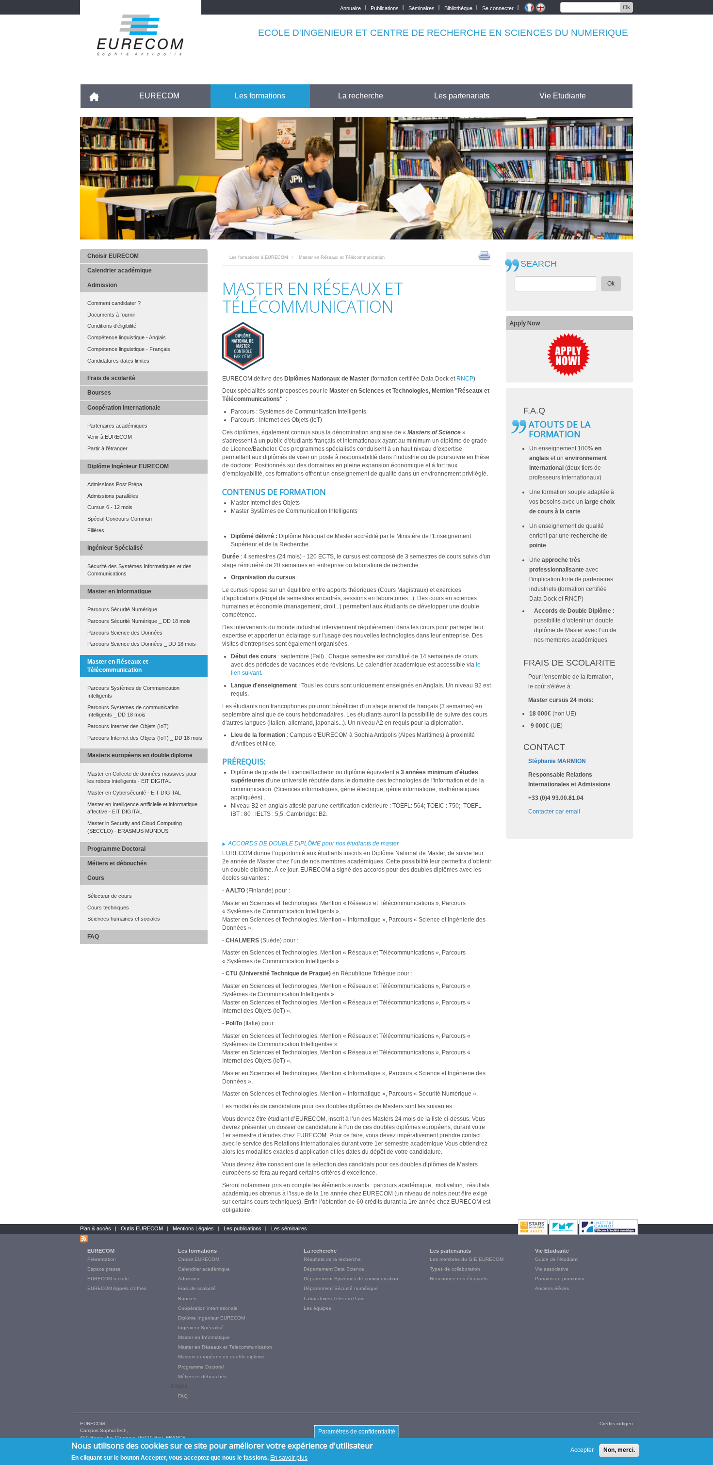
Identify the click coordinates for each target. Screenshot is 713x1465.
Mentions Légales (193, 1228)
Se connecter (498, 7)
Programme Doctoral (116, 848)
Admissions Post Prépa (114, 484)
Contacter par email (554, 811)
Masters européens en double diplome (140, 755)
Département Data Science (334, 1269)
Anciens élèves (552, 1288)
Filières (95, 530)
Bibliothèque (458, 7)
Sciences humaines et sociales (123, 919)
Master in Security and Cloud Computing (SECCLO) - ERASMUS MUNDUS (134, 827)
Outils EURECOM (142, 1228)
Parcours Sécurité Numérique (122, 609)
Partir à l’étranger (107, 448)
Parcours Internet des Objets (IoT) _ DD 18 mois (144, 738)
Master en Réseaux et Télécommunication (117, 665)
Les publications (242, 1228)
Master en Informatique (119, 591)
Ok (626, 7)
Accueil (98, 96)
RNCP (464, 378)
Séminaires (421, 7)
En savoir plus (289, 1457)
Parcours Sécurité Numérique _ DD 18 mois (139, 621)
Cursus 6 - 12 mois (109, 507)
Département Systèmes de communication (351, 1278)
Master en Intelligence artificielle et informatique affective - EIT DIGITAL (142, 808)
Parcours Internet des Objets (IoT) (128, 726)
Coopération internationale (124, 407)
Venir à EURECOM (109, 437)
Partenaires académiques (117, 426)
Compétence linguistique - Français (128, 349)
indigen (624, 1423)
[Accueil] (140, 49)
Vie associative (551, 1269)
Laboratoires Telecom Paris (334, 1298)
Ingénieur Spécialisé (115, 547)
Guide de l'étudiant (556, 1259)
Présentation (101, 1259)
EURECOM (159, 96)
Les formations (260, 96)
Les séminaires (289, 1228)
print (484, 255)
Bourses (99, 392)
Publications (385, 7)
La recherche (360, 96)
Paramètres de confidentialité (356, 1431)
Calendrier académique (119, 270)
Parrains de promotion (559, 1278)
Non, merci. (619, 1450)
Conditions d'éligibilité (111, 326)
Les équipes (317, 1308)
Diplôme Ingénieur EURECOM (128, 466)
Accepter (582, 1450)
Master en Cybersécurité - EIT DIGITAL (134, 793)
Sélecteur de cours (109, 896)
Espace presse (104, 1269)
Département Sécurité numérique (341, 1288)
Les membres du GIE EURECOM (466, 1259)
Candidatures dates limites (118, 361)
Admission (102, 285)
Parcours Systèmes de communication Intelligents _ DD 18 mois (132, 711)
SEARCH (538, 264)
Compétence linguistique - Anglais (126, 337)
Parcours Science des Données (124, 633)
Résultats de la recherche (332, 1259)
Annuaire (350, 7)
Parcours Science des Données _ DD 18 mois (141, 644)
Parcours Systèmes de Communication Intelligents (133, 692)
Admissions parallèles (112, 496)
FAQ (93, 936)
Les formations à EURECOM (258, 257)
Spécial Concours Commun (119, 519)
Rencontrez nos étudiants (458, 1278)
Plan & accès (95, 1228)
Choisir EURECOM (113, 256)
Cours (95, 878)
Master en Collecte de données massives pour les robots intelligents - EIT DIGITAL (142, 777)
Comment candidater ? (114, 303)
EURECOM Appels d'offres (116, 1288)
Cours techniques (108, 907)
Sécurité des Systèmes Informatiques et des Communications (139, 570)
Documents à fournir (111, 315)
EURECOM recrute (108, 1278)
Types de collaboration (455, 1269)
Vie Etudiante (562, 96)
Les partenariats (461, 96)
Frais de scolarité (111, 378)
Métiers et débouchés (117, 863)
